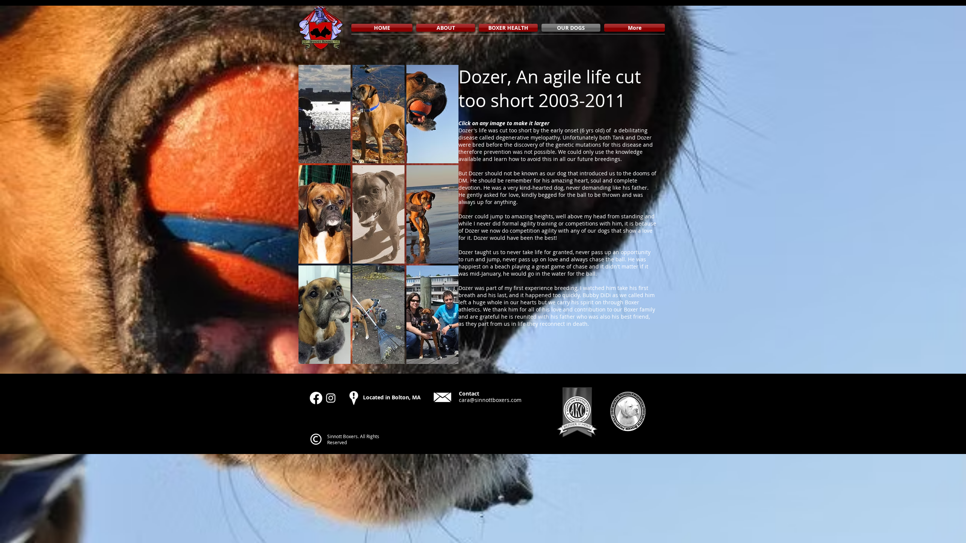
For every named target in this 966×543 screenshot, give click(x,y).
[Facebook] (316, 398)
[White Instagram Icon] (331, 398)
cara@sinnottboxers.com (490, 399)
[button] (324, 114)
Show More (379, 369)
